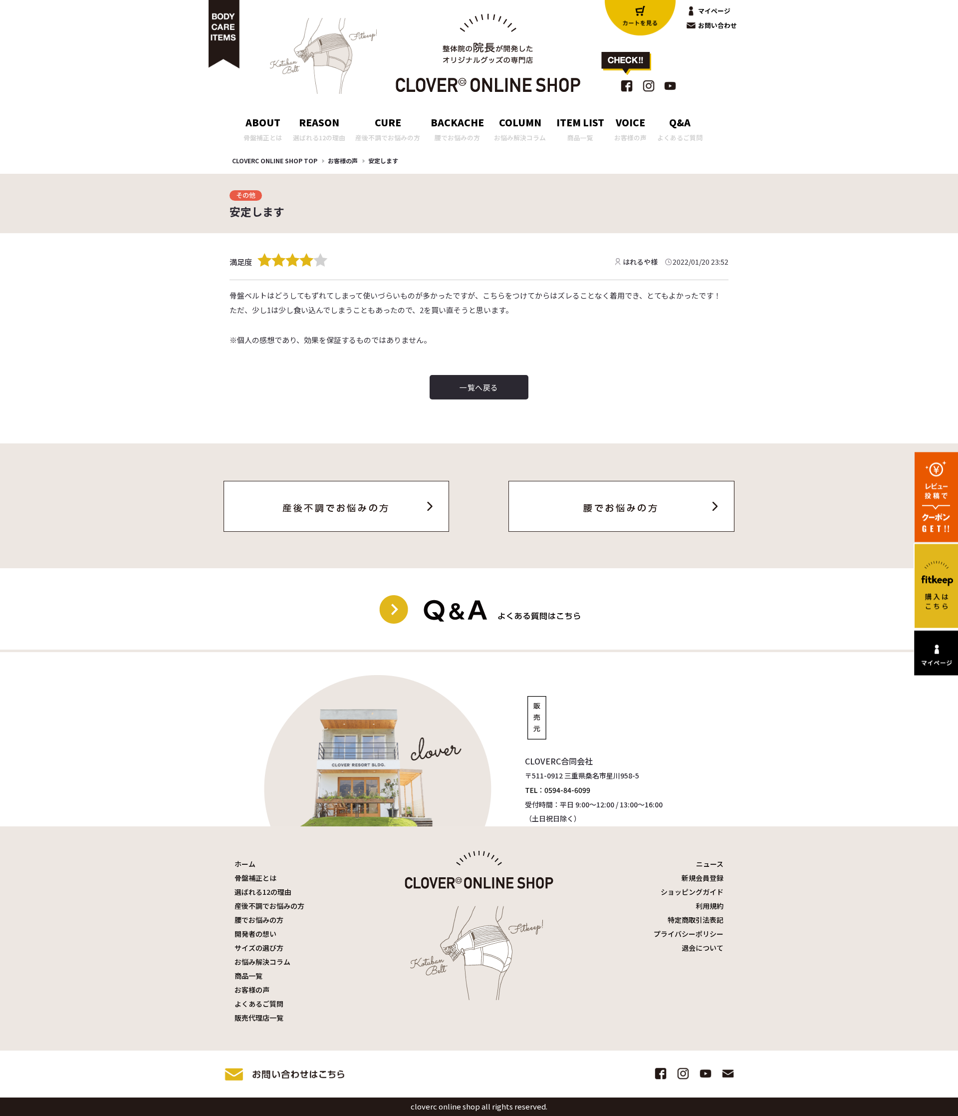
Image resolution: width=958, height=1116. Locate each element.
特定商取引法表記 (695, 920)
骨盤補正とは (255, 878)
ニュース (709, 864)
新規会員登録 (702, 878)
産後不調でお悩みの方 (269, 906)
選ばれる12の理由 (263, 892)
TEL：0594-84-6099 (557, 790)
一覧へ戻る (479, 387)
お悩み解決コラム (262, 962)
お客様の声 (343, 160)
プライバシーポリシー (688, 934)
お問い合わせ (717, 25)
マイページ (714, 10)
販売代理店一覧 (259, 1018)
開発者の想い (255, 934)
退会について (702, 948)
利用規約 (709, 906)
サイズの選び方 (259, 948)
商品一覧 (248, 976)
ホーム (245, 864)
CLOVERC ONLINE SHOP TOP (274, 160)
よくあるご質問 (259, 1004)
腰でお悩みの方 (259, 920)
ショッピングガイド (692, 892)
